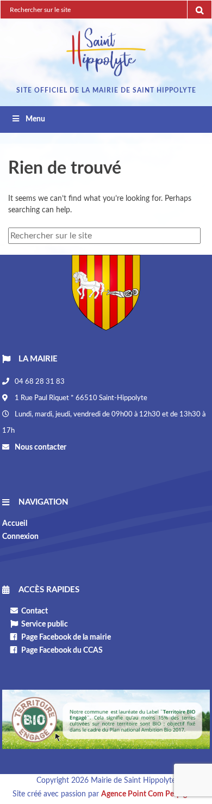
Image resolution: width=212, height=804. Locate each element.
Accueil (14, 523)
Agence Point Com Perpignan (150, 794)
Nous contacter (39, 447)
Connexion (20, 537)
